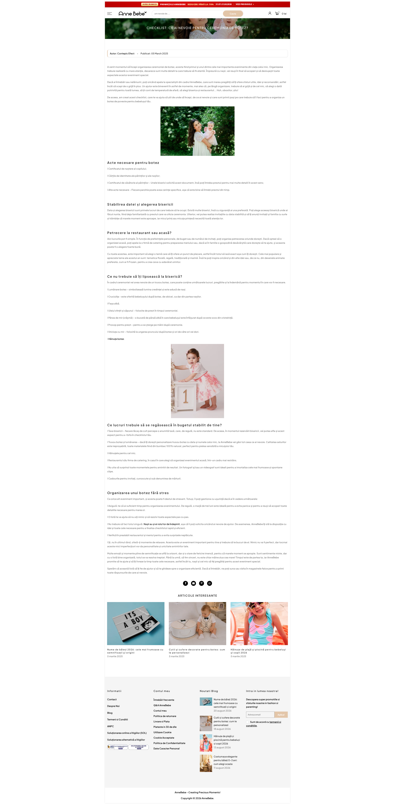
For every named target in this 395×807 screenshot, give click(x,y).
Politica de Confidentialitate (169, 743)
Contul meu (160, 710)
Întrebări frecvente (164, 699)
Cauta (233, 13)
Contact (112, 699)
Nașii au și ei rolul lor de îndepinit (162, 524)
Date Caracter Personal (167, 748)
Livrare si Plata (162, 721)
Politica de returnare (165, 715)
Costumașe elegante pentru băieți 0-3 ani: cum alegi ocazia (225, 760)
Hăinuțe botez (116, 338)
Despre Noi (113, 705)
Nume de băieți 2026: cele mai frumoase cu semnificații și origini (226, 703)
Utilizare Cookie (162, 732)
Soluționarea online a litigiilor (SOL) (127, 732)
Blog (109, 712)
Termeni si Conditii (117, 719)
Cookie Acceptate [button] (164, 737)
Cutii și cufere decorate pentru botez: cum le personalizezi (227, 721)
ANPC (110, 726)
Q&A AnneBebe (162, 705)
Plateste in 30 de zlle (165, 726)
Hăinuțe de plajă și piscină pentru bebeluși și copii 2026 (227, 740)
